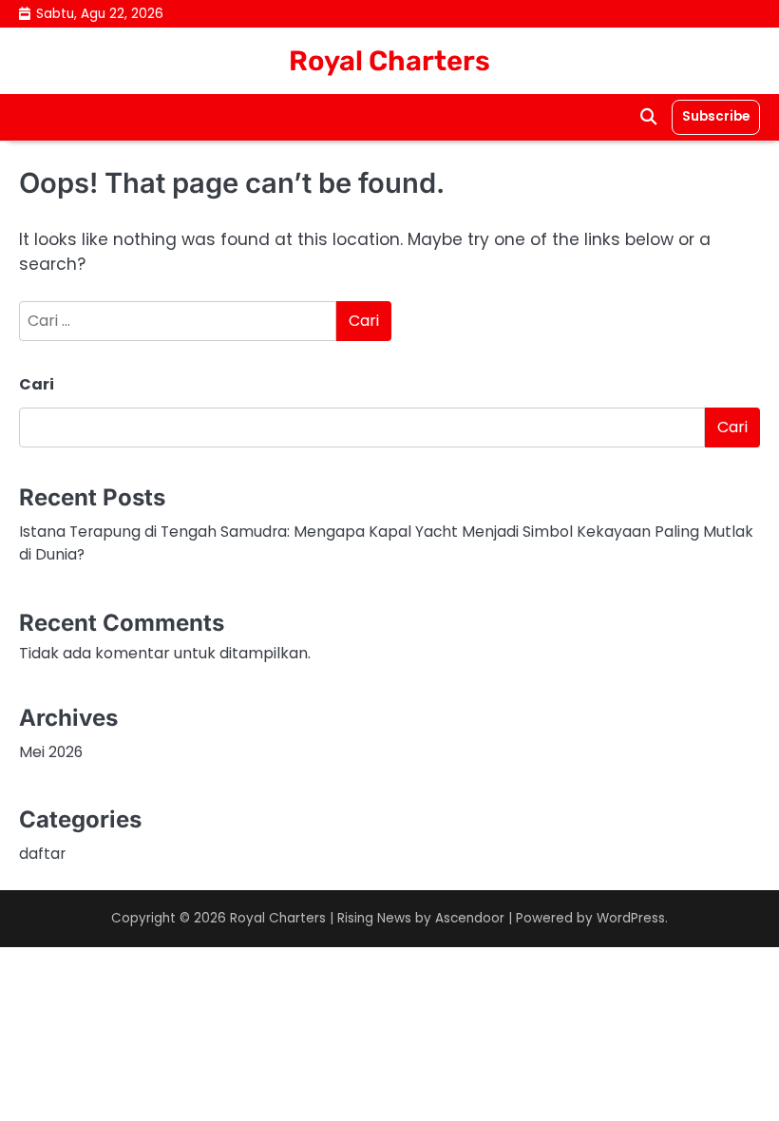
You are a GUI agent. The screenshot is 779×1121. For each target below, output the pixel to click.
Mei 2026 (51, 752)
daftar (42, 854)
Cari (36, 384)
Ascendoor (469, 918)
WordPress (631, 918)
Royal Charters (389, 61)
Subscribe (716, 116)
